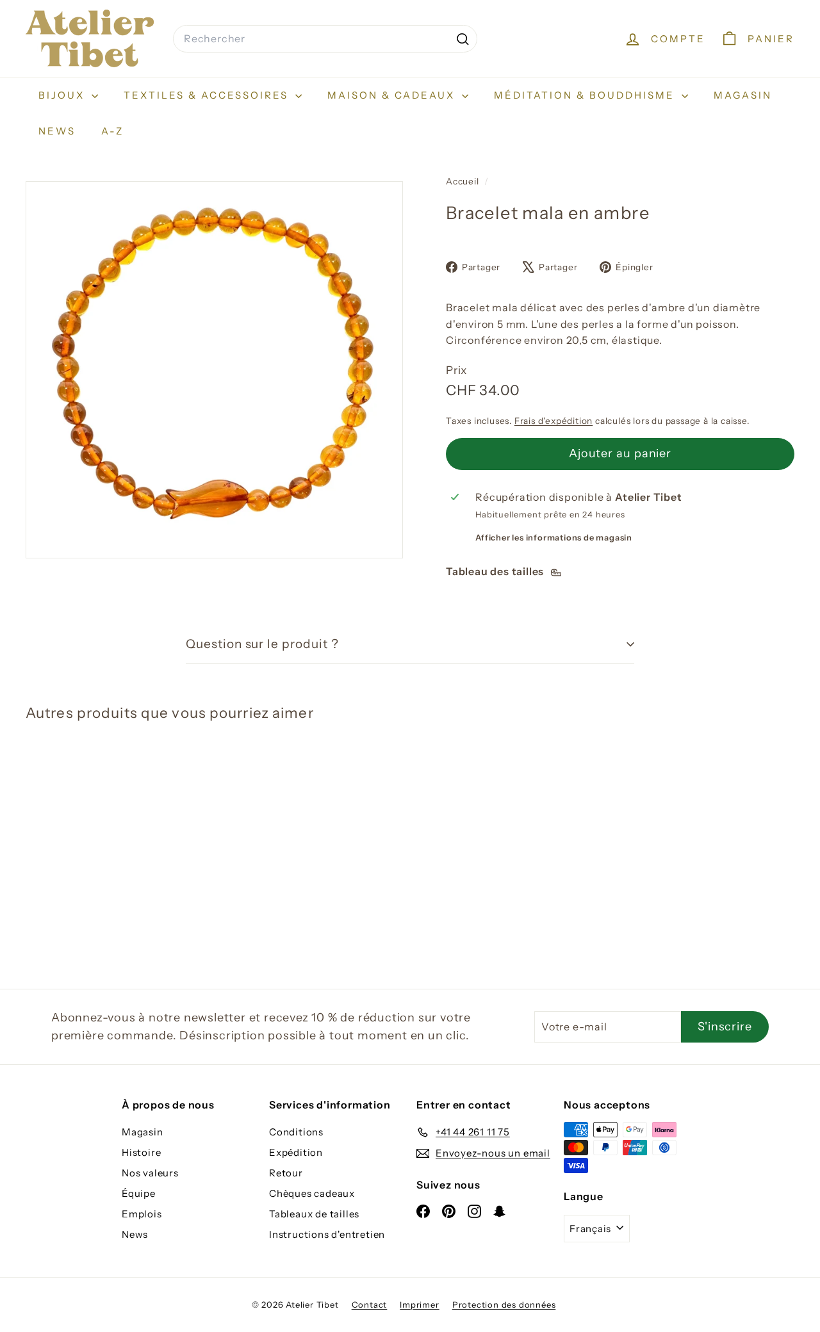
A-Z (112, 131)
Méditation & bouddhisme (586, 95)
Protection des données (504, 1304)
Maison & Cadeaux (393, 95)
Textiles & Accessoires (208, 95)
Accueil (463, 181)
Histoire (141, 1152)
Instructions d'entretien (327, 1234)
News (57, 131)
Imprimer (419, 1304)
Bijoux (63, 95)
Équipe (139, 1193)
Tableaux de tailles (314, 1214)
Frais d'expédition (553, 421)
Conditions (296, 1132)
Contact (370, 1304)
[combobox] (325, 39)
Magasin (743, 95)
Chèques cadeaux (312, 1193)
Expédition (296, 1152)
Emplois (142, 1214)
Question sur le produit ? (262, 644)
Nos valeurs (150, 1173)
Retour (286, 1173)
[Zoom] (214, 370)
